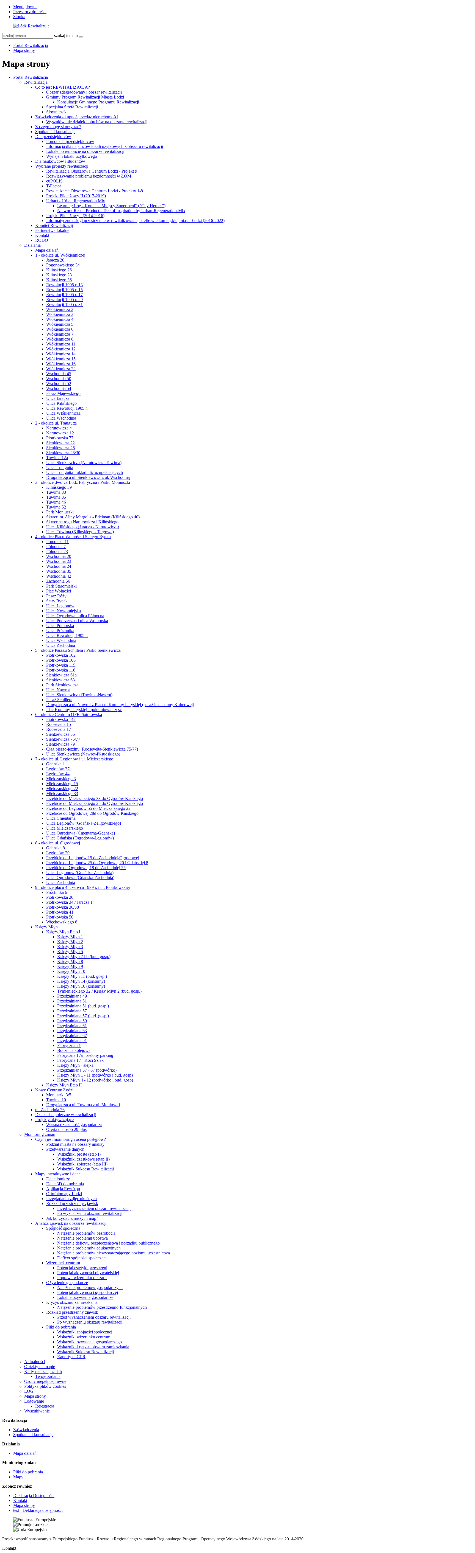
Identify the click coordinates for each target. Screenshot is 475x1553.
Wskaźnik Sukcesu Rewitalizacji (85, 1169)
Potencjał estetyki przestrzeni (82, 1267)
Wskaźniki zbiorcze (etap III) (82, 1164)
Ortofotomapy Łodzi (64, 1193)
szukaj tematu (66, 35)
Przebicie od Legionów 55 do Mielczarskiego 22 (88, 808)
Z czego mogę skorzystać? (58, 126)
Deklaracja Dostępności (33, 1495)
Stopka (19, 16)
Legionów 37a (58, 768)
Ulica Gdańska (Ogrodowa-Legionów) (80, 838)
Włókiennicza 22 (61, 368)
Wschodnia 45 (58, 373)
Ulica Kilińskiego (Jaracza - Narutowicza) (82, 526)
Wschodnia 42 (58, 576)
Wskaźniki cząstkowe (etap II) (83, 1159)
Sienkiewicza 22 (60, 442)
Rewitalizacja (36, 82)
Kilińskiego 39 (59, 487)
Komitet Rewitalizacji (54, 225)
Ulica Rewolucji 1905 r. (67, 408)
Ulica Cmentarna (61, 818)
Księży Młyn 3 (70, 946)
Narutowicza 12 (60, 433)
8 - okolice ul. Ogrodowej (57, 843)
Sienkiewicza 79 (60, 744)
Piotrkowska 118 (60, 670)
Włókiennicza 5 (59, 324)
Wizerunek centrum (63, 1262)
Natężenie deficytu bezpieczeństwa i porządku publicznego (108, 1243)
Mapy (18, 1477)
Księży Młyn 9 (70, 966)
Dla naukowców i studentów (60, 161)
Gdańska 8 (55, 848)
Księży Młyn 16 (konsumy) (81, 986)
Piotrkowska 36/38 (62, 907)
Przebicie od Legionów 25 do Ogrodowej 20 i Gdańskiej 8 (97, 862)
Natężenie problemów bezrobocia (86, 1233)
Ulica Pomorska (60, 625)
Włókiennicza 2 (59, 309)
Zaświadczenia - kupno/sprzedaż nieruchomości (76, 116)
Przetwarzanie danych (65, 1149)
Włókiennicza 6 (59, 329)
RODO (41, 240)
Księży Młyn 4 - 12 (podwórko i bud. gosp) (95, 1080)
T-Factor (53, 186)
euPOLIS (54, 181)
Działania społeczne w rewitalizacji (65, 1114)
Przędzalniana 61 (72, 1025)
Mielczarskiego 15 (62, 783)
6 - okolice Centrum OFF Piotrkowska (68, 714)
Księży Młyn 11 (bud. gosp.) (82, 976)
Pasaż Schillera (59, 699)
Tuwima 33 (56, 492)
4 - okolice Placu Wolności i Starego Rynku (73, 536)
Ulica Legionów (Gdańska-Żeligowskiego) (83, 823)
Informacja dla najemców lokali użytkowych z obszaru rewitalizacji (104, 146)
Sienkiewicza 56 (60, 734)
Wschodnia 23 (58, 561)
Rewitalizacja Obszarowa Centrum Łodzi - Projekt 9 (91, 171)
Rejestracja (44, 1406)
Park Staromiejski (61, 586)
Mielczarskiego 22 (62, 788)
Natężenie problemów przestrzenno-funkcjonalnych (102, 1307)
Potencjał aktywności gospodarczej (87, 1292)
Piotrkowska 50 (59, 917)
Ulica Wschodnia (61, 418)
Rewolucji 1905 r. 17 (64, 294)
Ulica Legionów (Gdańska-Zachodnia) (80, 872)
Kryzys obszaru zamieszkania (72, 1302)
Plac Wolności (58, 591)
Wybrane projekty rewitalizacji (61, 166)
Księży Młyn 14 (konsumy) (81, 981)
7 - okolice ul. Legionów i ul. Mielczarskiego (74, 759)
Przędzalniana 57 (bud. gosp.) (83, 1015)
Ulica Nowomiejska (63, 610)
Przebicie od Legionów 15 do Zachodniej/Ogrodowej (92, 857)
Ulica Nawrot (58, 689)
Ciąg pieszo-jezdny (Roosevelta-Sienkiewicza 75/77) (92, 749)
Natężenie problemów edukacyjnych (89, 1248)
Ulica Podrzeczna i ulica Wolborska (77, 620)
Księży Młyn (46, 927)
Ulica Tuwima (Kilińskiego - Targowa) (80, 531)
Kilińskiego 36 (59, 279)
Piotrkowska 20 (59, 897)
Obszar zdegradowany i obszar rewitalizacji (84, 92)
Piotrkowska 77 (59, 438)
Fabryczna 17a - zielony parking (85, 1055)
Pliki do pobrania (61, 1327)
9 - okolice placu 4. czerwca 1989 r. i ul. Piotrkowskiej (82, 887)
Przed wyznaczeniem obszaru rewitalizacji (94, 1208)
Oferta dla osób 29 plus (66, 1129)
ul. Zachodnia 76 (50, 1109)
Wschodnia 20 (58, 556)
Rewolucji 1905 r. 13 (64, 284)
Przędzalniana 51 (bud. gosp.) (83, 1006)
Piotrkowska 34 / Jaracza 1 (69, 902)
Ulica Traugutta (59, 467)
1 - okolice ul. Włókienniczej (60, 255)
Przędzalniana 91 (72, 1040)
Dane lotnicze (58, 1178)
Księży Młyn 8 (70, 961)
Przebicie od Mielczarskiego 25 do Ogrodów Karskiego (94, 803)
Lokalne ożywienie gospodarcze (85, 1297)
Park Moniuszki (60, 512)
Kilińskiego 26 (59, 270)
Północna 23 (57, 551)
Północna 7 (56, 546)
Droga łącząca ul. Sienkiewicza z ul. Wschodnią (88, 477)
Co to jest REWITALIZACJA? (62, 87)
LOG (29, 1391)
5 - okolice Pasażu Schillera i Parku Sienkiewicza (78, 650)
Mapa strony (24, 50)
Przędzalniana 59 (72, 1020)
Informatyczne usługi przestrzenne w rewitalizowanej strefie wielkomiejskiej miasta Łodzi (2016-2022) (135, 220)
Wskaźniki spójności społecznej (84, 1332)
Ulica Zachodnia (60, 645)
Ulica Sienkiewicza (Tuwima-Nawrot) (79, 694)
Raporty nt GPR (71, 1356)
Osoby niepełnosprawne (45, 1381)
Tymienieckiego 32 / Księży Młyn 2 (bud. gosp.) (99, 991)
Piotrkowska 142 (61, 719)
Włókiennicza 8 (59, 339)
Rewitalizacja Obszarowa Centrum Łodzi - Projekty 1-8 (94, 191)
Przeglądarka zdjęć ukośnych (71, 1198)
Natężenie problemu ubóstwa (82, 1238)
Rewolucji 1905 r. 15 (64, 289)
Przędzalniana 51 (72, 1001)
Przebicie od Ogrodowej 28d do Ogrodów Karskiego (92, 813)
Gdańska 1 (55, 764)
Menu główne (25, 6)
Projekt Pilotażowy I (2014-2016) (75, 215)
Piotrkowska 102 (61, 655)
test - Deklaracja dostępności (38, 1510)
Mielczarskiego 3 (61, 778)
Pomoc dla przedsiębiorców (70, 141)
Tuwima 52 (56, 507)
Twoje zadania (47, 1376)
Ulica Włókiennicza (63, 413)
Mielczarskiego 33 (62, 793)
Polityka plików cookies (45, 1386)
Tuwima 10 (56, 1099)
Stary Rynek (57, 601)
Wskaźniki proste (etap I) (79, 1154)
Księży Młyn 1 (70, 936)
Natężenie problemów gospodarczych (90, 1287)
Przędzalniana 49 (72, 996)
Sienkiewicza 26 (60, 447)
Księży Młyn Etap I (63, 931)
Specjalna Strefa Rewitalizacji (72, 107)
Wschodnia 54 (58, 388)
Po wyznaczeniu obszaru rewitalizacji (89, 1213)
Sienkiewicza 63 (60, 680)
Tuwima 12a (57, 457)
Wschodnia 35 (58, 571)
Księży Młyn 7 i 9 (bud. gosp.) (84, 956)
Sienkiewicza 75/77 (63, 739)
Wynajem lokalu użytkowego (71, 156)
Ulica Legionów (60, 605)
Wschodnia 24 (58, 566)
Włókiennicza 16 (61, 363)
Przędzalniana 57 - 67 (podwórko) (87, 1070)
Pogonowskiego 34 (63, 265)
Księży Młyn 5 (70, 951)
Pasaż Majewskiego (63, 393)
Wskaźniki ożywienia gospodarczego (89, 1341)
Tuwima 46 (56, 502)
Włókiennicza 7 (59, 334)
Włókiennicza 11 (60, 344)
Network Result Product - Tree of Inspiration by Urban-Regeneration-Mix (121, 210)
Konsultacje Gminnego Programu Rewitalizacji (98, 102)
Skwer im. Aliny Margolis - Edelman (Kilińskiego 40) (93, 517)
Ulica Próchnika (60, 630)
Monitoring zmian (39, 1134)
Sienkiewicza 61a (61, 675)
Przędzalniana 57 (72, 1011)
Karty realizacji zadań (43, 1371)
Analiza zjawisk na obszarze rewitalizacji (70, 1223)
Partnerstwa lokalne (52, 230)
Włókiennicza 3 (59, 314)
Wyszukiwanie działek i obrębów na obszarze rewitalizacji (96, 121)
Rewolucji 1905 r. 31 (64, 304)
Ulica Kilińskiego (61, 403)
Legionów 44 (58, 773)
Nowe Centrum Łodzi (54, 1090)
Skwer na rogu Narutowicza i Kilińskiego (82, 521)
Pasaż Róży (56, 596)
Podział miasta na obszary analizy (75, 1144)
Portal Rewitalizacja (30, 45)
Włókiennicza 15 (61, 358)
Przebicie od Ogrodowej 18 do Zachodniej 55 (86, 867)
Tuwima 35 (56, 497)
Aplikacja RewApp (63, 1188)
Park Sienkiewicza (62, 685)
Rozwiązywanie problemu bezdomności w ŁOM (88, 176)
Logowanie (34, 1401)
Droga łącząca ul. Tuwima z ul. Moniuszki (83, 1104)
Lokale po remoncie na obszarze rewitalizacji (85, 151)
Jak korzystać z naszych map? (72, 1218)
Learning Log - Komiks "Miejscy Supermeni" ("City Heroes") (111, 205)
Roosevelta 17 (58, 729)
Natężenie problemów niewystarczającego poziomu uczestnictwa (113, 1253)
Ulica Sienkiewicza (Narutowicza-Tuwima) (83, 462)
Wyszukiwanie (37, 1411)
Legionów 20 (58, 852)
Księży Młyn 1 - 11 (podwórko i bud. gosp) (95, 1075)
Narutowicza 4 (59, 428)
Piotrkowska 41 (59, 912)
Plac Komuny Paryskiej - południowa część (84, 709)
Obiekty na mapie (39, 1366)
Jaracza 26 (55, 260)
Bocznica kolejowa (73, 1050)
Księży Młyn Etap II (64, 1085)
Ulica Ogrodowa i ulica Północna (75, 615)
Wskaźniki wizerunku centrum (83, 1337)
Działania (32, 245)
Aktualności (34, 1361)
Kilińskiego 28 (59, 275)
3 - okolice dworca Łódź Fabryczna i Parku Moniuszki (82, 482)
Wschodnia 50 (58, 378)
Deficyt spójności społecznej (82, 1258)
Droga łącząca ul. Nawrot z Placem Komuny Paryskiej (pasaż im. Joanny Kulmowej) (120, 704)
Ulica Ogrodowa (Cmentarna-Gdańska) (80, 833)
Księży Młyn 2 (70, 941)
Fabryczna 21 (69, 1045)
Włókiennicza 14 (61, 354)
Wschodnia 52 (58, 383)
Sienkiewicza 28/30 (63, 452)
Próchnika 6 (56, 892)
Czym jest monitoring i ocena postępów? (70, 1139)
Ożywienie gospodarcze (67, 1282)
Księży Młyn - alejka (75, 1065)
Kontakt (42, 235)
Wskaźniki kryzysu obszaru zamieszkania (93, 1346)
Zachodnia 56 (58, 581)
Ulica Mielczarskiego (64, 828)
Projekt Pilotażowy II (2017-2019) (76, 195)
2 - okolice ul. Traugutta (56, 423)
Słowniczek (56, 111)
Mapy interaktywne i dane (58, 1174)
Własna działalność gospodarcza (74, 1124)
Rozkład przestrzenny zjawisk (72, 1203)
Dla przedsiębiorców (53, 136)
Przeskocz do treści (29, 11)
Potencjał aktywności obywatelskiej (88, 1272)
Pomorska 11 (57, 541)
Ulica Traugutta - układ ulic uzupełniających (84, 472)
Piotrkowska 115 (60, 665)
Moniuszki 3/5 (58, 1095)
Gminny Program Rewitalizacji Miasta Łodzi (85, 97)
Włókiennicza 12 (61, 349)
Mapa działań (47, 250)
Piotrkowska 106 (61, 660)
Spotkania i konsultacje (55, 131)
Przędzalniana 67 (72, 1035)
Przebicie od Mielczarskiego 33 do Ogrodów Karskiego (94, 798)
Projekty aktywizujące (54, 1119)
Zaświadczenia (26, 1429)
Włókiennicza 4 (59, 319)
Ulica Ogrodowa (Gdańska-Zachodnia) (80, 877)
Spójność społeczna (63, 1228)
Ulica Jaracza (57, 398)
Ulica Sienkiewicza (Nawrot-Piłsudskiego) (83, 754)
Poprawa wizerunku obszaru (82, 1277)
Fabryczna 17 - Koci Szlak (80, 1060)
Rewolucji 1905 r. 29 (64, 299)
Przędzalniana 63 (72, 1030)
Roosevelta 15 (58, 724)
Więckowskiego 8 (61, 922)
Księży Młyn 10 (71, 971)
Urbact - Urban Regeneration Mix (75, 200)
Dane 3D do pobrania (65, 1183)
